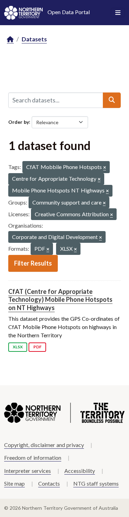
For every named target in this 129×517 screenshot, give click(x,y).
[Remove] (104, 167)
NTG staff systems (96, 483)
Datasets (34, 39)
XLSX (18, 346)
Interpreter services (27, 470)
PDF (37, 346)
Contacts (49, 483)
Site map (14, 483)
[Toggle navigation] (118, 13)
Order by (18, 122)
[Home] (10, 39)
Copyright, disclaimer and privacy (44, 444)
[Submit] (112, 100)
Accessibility (79, 470)
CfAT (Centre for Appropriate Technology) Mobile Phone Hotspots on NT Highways (60, 299)
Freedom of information (32, 457)
